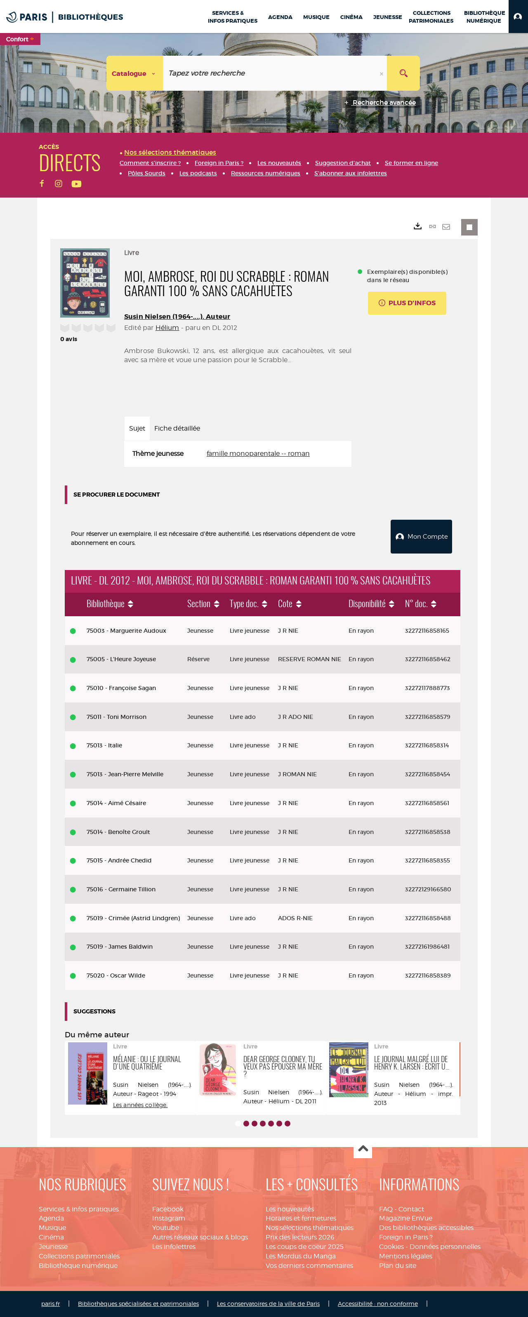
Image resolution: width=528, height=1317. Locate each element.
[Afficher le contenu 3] (254, 1123)
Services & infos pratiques (79, 1209)
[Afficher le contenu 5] (271, 1123)
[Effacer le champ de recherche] (382, 73)
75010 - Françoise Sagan (121, 688)
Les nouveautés (290, 1209)
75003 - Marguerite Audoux (126, 630)
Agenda (51, 1218)
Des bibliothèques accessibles (426, 1228)
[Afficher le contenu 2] (246, 1123)
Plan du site (397, 1266)
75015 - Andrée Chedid (119, 860)
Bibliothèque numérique (78, 1266)
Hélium (167, 328)
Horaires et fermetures (301, 1218)
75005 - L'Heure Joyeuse (121, 659)
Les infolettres (174, 1247)
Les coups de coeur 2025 (305, 1247)
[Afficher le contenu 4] (263, 1123)
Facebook (168, 1209)
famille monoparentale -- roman (258, 453)
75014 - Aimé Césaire (116, 803)
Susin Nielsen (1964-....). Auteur (177, 316)
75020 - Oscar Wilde (116, 975)
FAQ (386, 1209)
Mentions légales (405, 1256)
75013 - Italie (104, 745)
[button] (518, 16)
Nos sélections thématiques (310, 1228)
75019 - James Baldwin (120, 946)
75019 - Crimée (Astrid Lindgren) (133, 918)
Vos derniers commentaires (309, 1266)
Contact (411, 1209)
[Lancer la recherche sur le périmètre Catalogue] (403, 73)
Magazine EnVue (405, 1218)
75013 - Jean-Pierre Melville (125, 774)
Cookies (391, 1247)
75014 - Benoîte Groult (118, 832)
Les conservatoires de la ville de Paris (268, 1303)
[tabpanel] (237, 454)
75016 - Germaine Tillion (121, 889)
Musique (52, 1228)
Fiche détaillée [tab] (177, 428)
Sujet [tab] (137, 428)
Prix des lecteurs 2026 (300, 1237)
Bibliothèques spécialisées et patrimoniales (138, 1303)
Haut (363, 1149)
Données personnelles (445, 1247)
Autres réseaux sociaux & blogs (200, 1237)
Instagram (168, 1218)
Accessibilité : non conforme (378, 1303)
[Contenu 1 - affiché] (238, 1123)
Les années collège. (140, 1104)
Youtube (165, 1228)
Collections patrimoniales (79, 1256)
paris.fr (50, 1303)
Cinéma (51, 1237)
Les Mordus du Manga (301, 1256)
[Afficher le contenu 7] (287, 1123)
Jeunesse (53, 1247)
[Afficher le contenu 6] (279, 1123)
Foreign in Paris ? (406, 1237)
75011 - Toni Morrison (116, 717)
